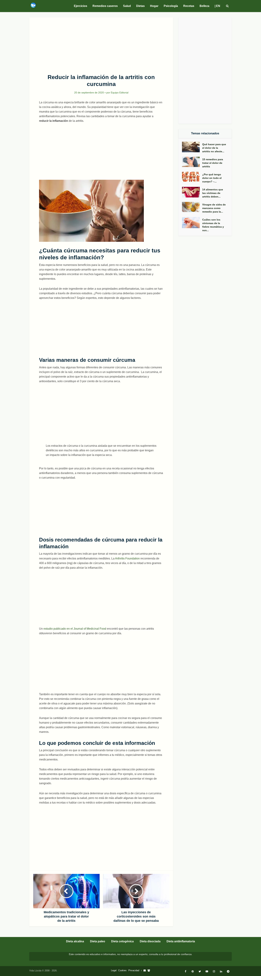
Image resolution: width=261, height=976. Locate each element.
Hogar (154, 5)
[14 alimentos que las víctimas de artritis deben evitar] (192, 192)
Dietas (140, 5)
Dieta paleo (97, 941)
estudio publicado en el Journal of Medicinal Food (75, 628)
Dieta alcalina (75, 941)
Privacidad (133, 970)
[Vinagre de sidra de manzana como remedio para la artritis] (192, 207)
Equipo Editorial (119, 92)
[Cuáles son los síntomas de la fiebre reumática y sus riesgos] (192, 222)
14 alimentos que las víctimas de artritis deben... (212, 193)
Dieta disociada (150, 941)
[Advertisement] (101, 43)
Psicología (171, 5)
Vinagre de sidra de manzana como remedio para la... (214, 208)
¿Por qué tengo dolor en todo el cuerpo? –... (212, 178)
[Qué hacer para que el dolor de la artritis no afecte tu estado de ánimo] (192, 147)
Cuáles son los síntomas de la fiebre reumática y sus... (213, 225)
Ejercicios (80, 5)
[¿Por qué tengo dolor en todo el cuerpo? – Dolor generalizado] (192, 177)
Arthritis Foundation (127, 558)
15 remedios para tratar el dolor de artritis (212, 163)
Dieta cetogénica (122, 941)
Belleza (204, 5)
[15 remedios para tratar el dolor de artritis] (192, 162)
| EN (217, 5)
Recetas (188, 5)
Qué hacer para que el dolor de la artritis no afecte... (214, 148)
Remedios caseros (105, 5)
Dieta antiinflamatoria (181, 941)
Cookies (122, 970)
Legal (113, 970)
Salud (127, 5)
